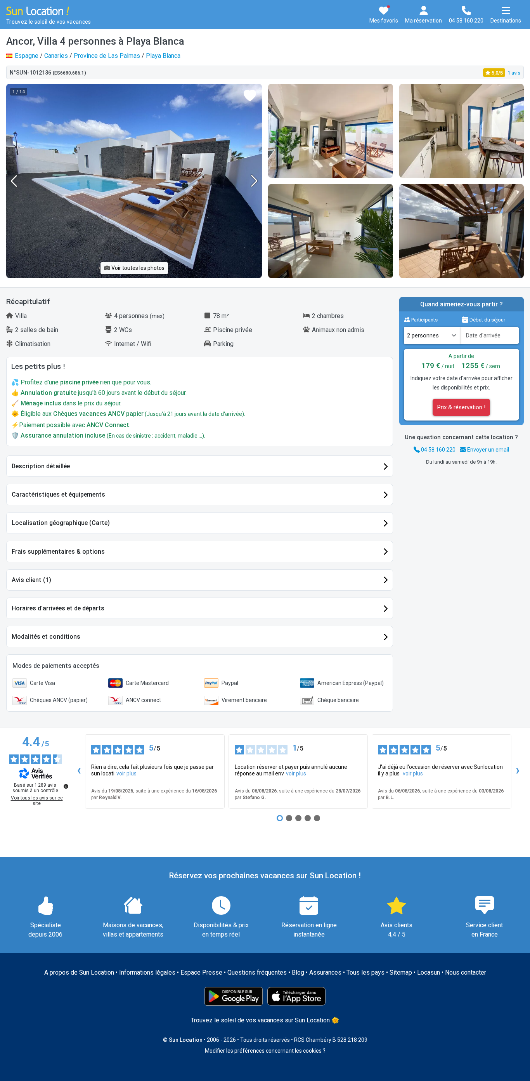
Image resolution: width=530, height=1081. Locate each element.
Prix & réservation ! (461, 407)
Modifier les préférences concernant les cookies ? (265, 1051)
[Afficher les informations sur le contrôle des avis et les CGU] (66, 786)
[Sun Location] (37, 10)
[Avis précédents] (78, 771)
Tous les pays (365, 972)
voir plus (126, 773)
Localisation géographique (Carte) (61, 523)
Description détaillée (41, 466)
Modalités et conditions (46, 636)
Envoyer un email (487, 450)
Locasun (428, 972)
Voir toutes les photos (137, 268)
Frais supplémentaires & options (58, 551)
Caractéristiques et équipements (58, 494)
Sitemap (401, 972)
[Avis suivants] (517, 771)
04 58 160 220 (438, 450)
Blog (298, 972)
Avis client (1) (31, 580)
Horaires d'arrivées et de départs (58, 608)
